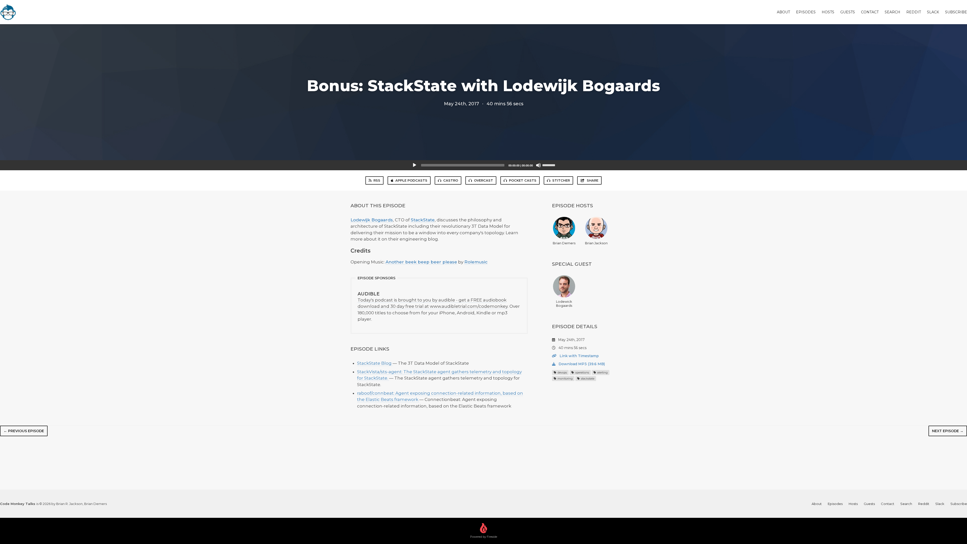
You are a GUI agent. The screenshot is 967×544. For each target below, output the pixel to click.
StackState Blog (375, 363)
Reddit (913, 12)
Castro (450, 180)
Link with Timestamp (579, 356)
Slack (933, 12)
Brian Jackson (596, 243)
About (783, 12)
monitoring (565, 378)
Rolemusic (476, 261)
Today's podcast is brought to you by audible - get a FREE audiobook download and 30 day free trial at (432, 300)
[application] (483, 165)
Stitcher (561, 180)
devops (562, 372)
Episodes (806, 12)
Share (592, 180)
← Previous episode (24, 431)
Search (892, 12)
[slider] (549, 164)
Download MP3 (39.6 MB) (581, 364)
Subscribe (956, 12)
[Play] (414, 165)
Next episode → (947, 431)
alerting (602, 372)
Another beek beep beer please (421, 261)
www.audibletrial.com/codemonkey (469, 306)
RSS (376, 180)
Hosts (828, 12)
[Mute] (538, 165)
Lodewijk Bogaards (372, 219)
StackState (423, 219)
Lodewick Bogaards (564, 303)
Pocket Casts (522, 180)
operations (581, 372)
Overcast (483, 180)
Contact (870, 12)
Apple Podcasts (411, 180)
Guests (847, 12)
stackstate (587, 378)
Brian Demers (564, 243)
